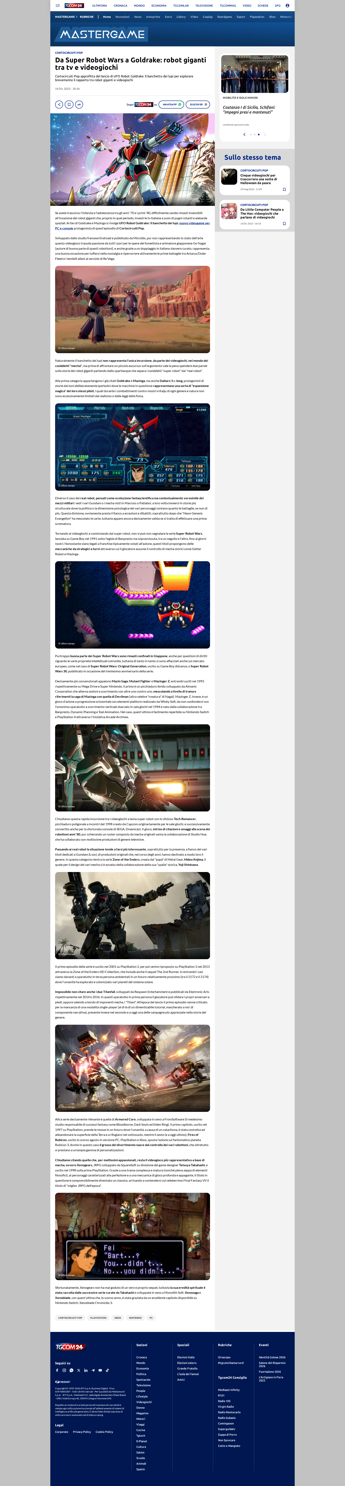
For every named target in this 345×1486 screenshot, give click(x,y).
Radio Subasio (227, 1417)
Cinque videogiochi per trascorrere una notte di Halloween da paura (258, 179)
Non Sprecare (226, 1440)
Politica (141, 1374)
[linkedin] (86, 1370)
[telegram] (93, 1370)
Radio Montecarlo (229, 1412)
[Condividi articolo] (59, 105)
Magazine (142, 1413)
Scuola (140, 1458)
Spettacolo (143, 1379)
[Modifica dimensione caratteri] (79, 105)
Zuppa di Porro (227, 1434)
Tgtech (140, 1435)
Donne (140, 1407)
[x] (79, 1370)
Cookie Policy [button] (104, 1431)
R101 (221, 1395)
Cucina (140, 1430)
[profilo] (287, 5)
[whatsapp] (71, 1370)
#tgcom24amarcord (231, 1362)
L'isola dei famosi (188, 1374)
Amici (181, 1379)
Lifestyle (142, 1396)
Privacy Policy (82, 1431)
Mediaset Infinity (229, 1389)
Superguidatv (226, 1429)
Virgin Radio (226, 1406)
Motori (140, 1418)
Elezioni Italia (185, 1357)
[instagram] (64, 1370)
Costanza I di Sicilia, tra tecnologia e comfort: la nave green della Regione (254, 112)
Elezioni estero (186, 1362)
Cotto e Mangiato (229, 1445)
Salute (140, 1452)
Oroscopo (224, 1357)
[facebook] (57, 1370)
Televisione (143, 1385)
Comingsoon (226, 1423)
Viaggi (140, 1424)
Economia (142, 1368)
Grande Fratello (187, 1368)
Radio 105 (224, 1401)
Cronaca (141, 1357)
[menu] (57, 5)
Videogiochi (144, 1402)
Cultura (141, 1446)
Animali (141, 1463)
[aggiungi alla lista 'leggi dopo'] (69, 105)
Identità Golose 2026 (272, 1357)
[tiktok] (107, 1370)
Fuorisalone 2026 (270, 1371)
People (140, 1390)
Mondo (140, 1362)
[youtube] (100, 1370)
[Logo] (74, 5)
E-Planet (141, 1441)
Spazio (140, 1469)
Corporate (61, 1431)
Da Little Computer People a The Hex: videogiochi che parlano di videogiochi (262, 213)
